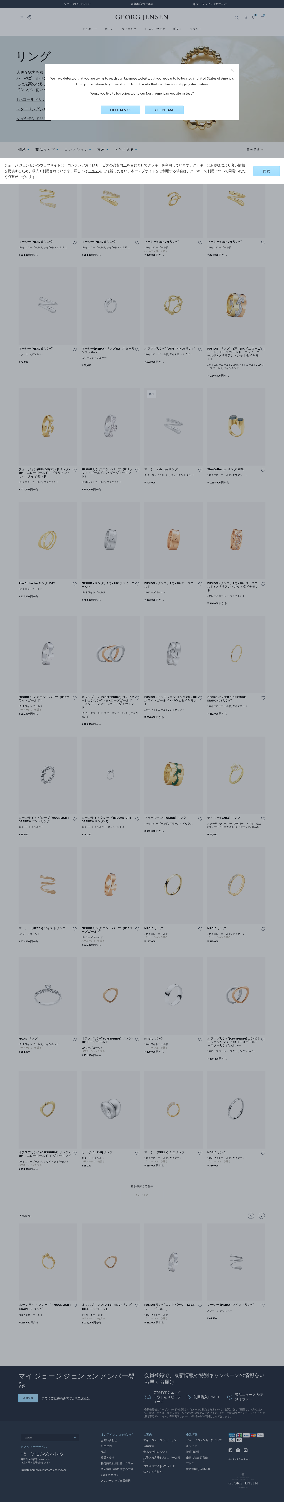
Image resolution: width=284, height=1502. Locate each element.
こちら (93, 171)
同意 (266, 171)
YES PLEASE (164, 110)
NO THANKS (120, 110)
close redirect (232, 70)
